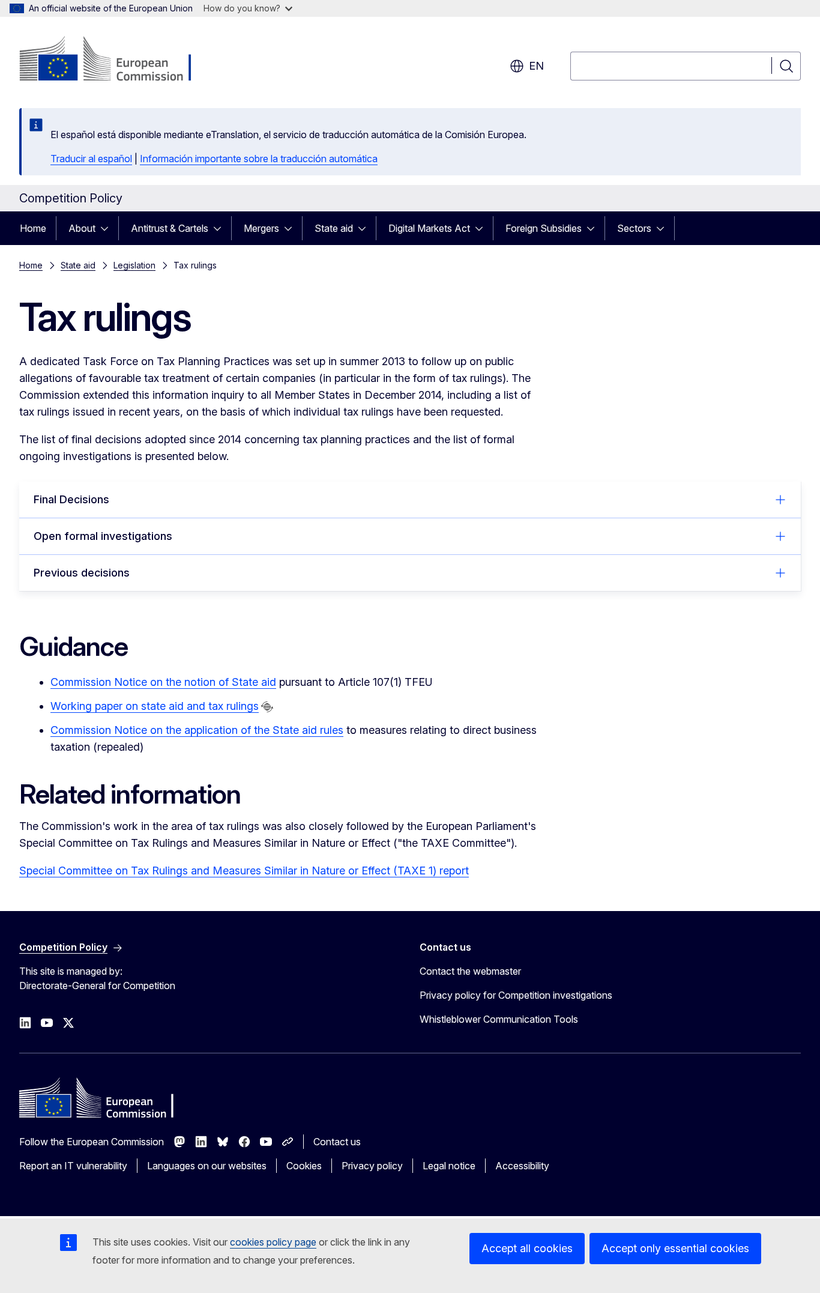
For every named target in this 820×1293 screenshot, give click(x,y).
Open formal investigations (103, 536)
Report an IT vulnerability (73, 1166)
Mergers (261, 228)
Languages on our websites (207, 1166)
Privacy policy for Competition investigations (516, 995)
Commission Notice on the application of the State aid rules (196, 730)
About (81, 228)
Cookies (304, 1166)
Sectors (634, 228)
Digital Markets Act (429, 228)
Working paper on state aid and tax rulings (154, 706)
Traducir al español (91, 159)
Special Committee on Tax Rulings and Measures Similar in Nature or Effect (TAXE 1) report (244, 870)
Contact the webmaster (470, 971)
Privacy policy (372, 1166)
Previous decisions (82, 572)
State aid (334, 228)
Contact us (337, 1142)
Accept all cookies (527, 1248)
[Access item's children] (108, 228)
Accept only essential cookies (675, 1248)
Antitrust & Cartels (169, 228)
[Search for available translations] (267, 707)
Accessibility (522, 1166)
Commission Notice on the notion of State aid (163, 682)
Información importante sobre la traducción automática (259, 159)
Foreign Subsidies (543, 228)
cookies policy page (273, 1242)
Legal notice (449, 1166)
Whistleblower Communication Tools (499, 1019)
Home (33, 228)
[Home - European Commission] (116, 60)
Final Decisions (71, 499)
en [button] (536, 65)
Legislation (134, 265)
